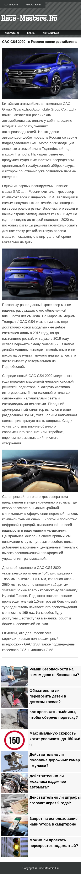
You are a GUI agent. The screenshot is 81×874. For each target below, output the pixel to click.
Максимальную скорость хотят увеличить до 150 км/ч (54, 738)
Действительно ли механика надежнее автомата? (47, 781)
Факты (31, 32)
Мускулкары (33, 4)
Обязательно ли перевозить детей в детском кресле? (47, 696)
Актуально (12, 32)
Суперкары (11, 4)
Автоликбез (51, 32)
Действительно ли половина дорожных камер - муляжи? (54, 760)
